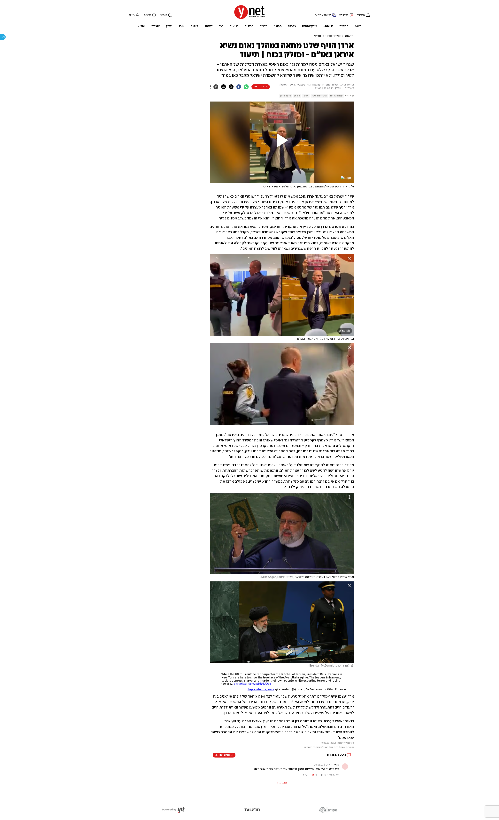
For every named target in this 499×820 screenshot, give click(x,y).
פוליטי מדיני (333, 36)
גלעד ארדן (285, 96)
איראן (297, 96)
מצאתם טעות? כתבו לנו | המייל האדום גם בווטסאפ (328, 747)
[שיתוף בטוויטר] (231, 86)
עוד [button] (142, 26)
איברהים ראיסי (319, 96)
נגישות (147, 15)
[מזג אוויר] (334, 16)
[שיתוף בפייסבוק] (238, 86)
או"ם (305, 96)
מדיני (317, 36)
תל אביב (322, 15)
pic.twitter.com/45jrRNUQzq (252, 684)
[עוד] (210, 86)
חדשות (349, 36)
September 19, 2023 (261, 689)
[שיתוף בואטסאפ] (246, 86)
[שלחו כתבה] (223, 86)
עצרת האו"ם (336, 96)
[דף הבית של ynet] (249, 19)
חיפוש (163, 15)
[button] (316, 15)
